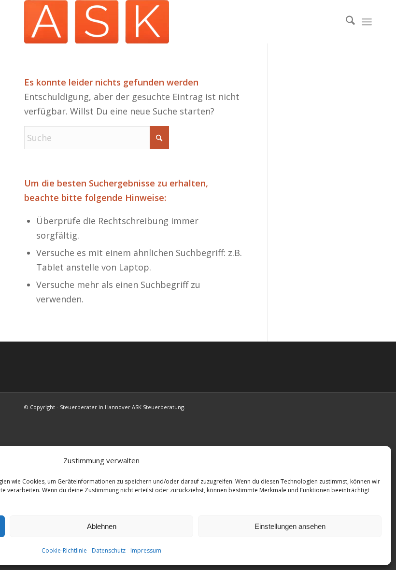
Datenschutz (109, 550)
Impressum (145, 550)
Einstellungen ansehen (290, 526)
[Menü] (367, 22)
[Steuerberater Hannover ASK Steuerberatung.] (96, 21)
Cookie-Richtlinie (64, 550)
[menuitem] (345, 21)
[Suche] (345, 21)
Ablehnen (101, 526)
